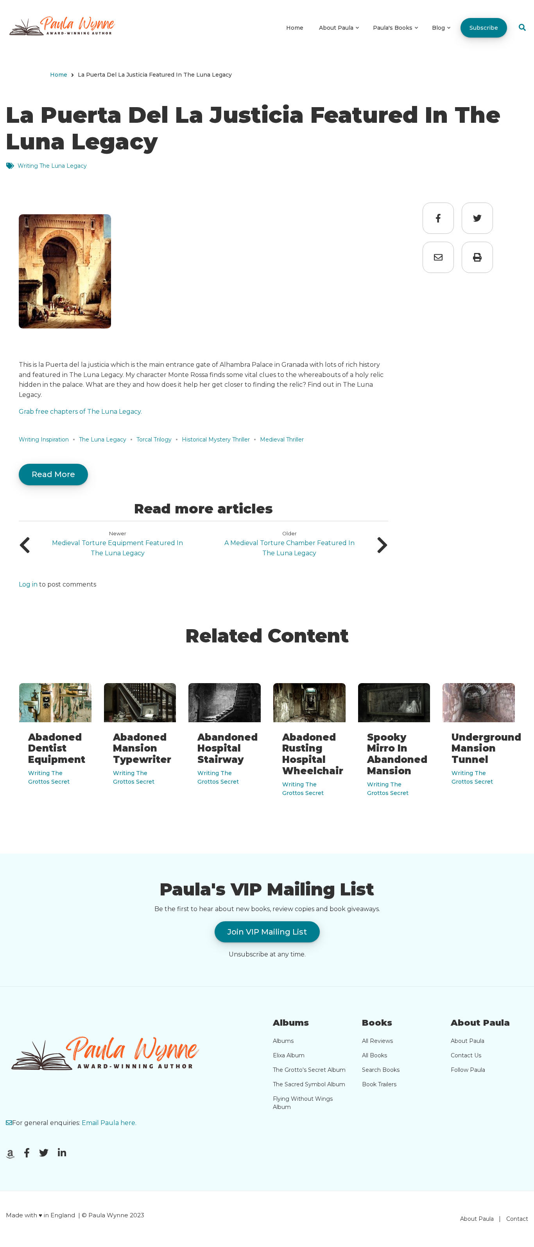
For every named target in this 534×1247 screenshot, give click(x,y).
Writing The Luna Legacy (52, 165)
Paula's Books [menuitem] (396, 34)
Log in (28, 584)
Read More (53, 474)
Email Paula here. (109, 1123)
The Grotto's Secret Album (309, 1069)
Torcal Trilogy (154, 439)
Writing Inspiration (44, 439)
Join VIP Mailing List (267, 932)
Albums (283, 1040)
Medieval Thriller (282, 439)
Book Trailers (379, 1084)
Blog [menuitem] (442, 34)
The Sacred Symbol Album (309, 1084)
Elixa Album (289, 1055)
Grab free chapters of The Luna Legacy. (80, 411)
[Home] (65, 27)
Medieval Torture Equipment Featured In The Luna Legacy (117, 548)
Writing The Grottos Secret (49, 777)
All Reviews (377, 1040)
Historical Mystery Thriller (216, 439)
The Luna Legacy (102, 439)
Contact (517, 1218)
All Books (374, 1055)
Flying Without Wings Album (303, 1103)
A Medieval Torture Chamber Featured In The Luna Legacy (289, 548)
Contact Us (466, 1055)
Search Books (381, 1069)
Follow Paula (468, 1069)
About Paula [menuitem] (339, 34)
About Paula (467, 1040)
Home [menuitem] (294, 27)
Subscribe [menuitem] (483, 27)
